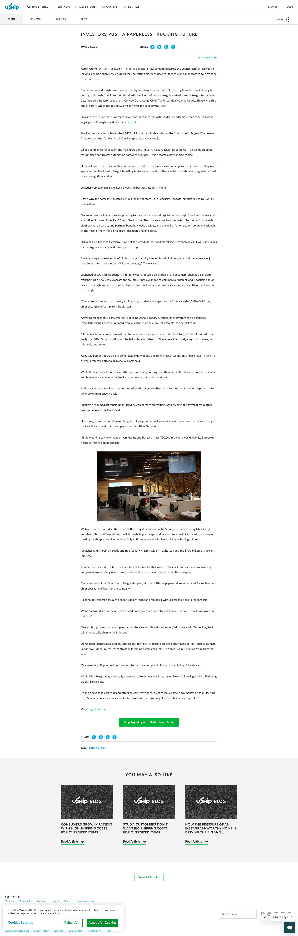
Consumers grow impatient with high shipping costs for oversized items (86, 828)
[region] (63, 917)
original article (97, 709)
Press (84, 19)
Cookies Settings (20, 922)
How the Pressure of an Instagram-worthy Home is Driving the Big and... (210, 828)
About (11, 19)
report (132, 122)
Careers (61, 19)
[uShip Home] (12, 7)
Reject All (71, 922)
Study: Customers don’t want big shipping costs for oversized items (145, 828)
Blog (280, 19)
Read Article (69, 841)
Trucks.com (208, 58)
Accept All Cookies (102, 922)
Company (35, 19)
